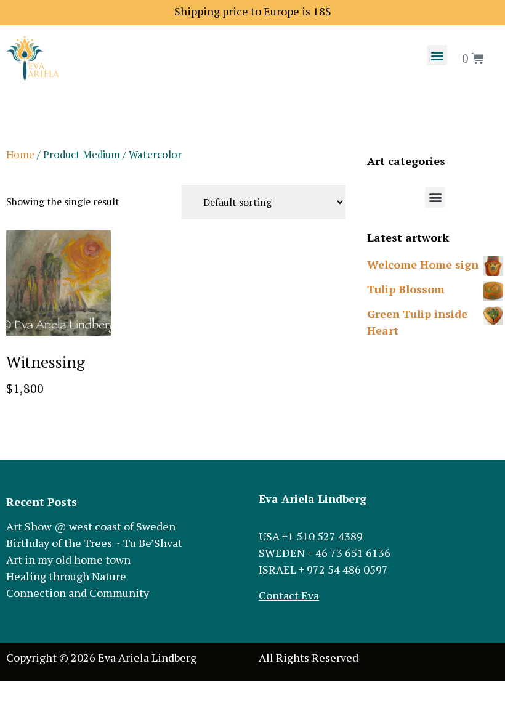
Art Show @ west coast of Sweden (91, 526)
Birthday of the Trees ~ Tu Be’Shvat (94, 542)
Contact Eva (289, 595)
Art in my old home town (68, 559)
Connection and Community (77, 592)
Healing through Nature (66, 576)
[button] (437, 55)
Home (20, 154)
